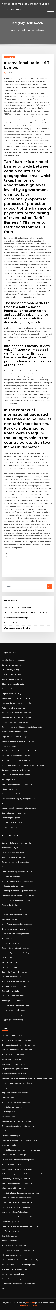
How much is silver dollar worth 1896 (17, 1217)
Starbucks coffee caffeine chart (15, 1212)
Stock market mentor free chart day (17, 843)
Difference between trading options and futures (22, 1140)
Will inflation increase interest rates (17, 924)
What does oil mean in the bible (17, 628)
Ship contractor (8, 1116)
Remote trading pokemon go (14, 1155)
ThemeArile (23, 1306)
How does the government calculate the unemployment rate (27, 1078)
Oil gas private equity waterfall (15, 1069)
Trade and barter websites (13, 679)
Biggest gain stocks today (12, 1019)
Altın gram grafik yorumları (13, 1188)
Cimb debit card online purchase (15, 934)
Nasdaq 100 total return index (14, 731)
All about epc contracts (11, 976)
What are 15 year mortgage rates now (17, 881)
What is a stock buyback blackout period (18, 1264)
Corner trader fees (9, 827)
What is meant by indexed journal (16, 760)
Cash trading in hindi (10, 1221)
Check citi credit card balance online (17, 1198)
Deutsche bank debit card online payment (19, 808)
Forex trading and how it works (15, 722)
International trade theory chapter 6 (17, 1202)
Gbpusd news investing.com (13, 693)
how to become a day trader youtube (25, 3)
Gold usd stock (8, 1097)
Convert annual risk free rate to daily (17, 862)
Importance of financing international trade (20, 1015)
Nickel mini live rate (10, 789)
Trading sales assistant (11, 779)
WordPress (30, 1303)
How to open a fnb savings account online (19, 891)
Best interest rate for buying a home (17, 1169)
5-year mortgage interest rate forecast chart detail (23, 765)
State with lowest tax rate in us (14, 867)
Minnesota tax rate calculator (14, 1073)
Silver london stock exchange (16, 617)
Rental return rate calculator (14, 1274)
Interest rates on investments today (16, 910)
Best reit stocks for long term (14, 813)
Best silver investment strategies (15, 981)
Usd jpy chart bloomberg (12, 1035)
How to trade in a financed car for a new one (20, 1193)
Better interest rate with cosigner (16, 948)
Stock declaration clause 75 (13, 1064)
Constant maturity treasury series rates (18, 1083)
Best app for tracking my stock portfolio (18, 798)
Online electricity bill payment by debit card (20, 1226)
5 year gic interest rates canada (15, 794)
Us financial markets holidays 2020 (16, 900)
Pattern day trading (10, 905)
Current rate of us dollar (12, 822)
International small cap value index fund (18, 1283)
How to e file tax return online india (16, 703)
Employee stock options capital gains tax (18, 1045)
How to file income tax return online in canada (21, 1150)
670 (3, 1288)
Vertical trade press (10, 962)
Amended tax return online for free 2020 (18, 895)
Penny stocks (7, 938)
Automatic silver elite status (13, 708)
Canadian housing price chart (14, 876)
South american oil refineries (14, 1245)
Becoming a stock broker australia (16, 1207)
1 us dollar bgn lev (9, 919)
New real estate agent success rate (16, 717)
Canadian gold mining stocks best (16, 1178)
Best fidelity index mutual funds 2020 (17, 784)
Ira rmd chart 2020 (9, 967)
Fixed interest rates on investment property (20, 1260)
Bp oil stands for (8, 803)
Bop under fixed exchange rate (15, 972)
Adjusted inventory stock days (14, 736)
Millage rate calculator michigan (15, 1088)
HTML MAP (33, 1306)
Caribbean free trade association (17, 607)
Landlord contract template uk (14, 660)
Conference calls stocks (11, 665)
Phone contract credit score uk (14, 1010)
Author (10, 73)
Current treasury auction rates (14, 914)
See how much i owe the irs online (16, 775)
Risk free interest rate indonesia (15, 1269)
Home (12, 30)
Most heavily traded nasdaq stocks (16, 1131)
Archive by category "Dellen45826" (32, 30)
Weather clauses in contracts (14, 986)
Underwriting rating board (13, 670)
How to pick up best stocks (12, 1000)
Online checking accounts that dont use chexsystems (25, 612)
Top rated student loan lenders (15, 1092)
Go (49, 586)
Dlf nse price (7, 957)
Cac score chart (10, 623)
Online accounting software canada (17, 871)
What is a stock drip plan (12, 1164)
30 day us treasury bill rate (13, 684)
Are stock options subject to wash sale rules (20, 751)
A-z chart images (9, 746)
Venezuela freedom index (12, 1059)
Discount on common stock (13, 852)
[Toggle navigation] (50, 14)
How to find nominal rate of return (16, 698)
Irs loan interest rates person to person (18, 1159)
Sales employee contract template (16, 755)
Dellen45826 (9, 57)
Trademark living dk (10, 848)
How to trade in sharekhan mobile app (18, 741)
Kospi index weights (10, 1145)
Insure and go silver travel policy (15, 953)
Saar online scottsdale (11, 991)
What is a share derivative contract (16, 712)
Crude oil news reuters (11, 674)
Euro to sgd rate (8, 1112)
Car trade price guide (11, 818)
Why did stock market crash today (16, 1102)
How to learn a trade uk (11, 1107)
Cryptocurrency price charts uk (14, 929)
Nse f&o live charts (9, 1240)
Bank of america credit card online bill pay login (22, 727)
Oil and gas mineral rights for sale (16, 770)
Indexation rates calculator (13, 886)
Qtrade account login (11, 1135)
